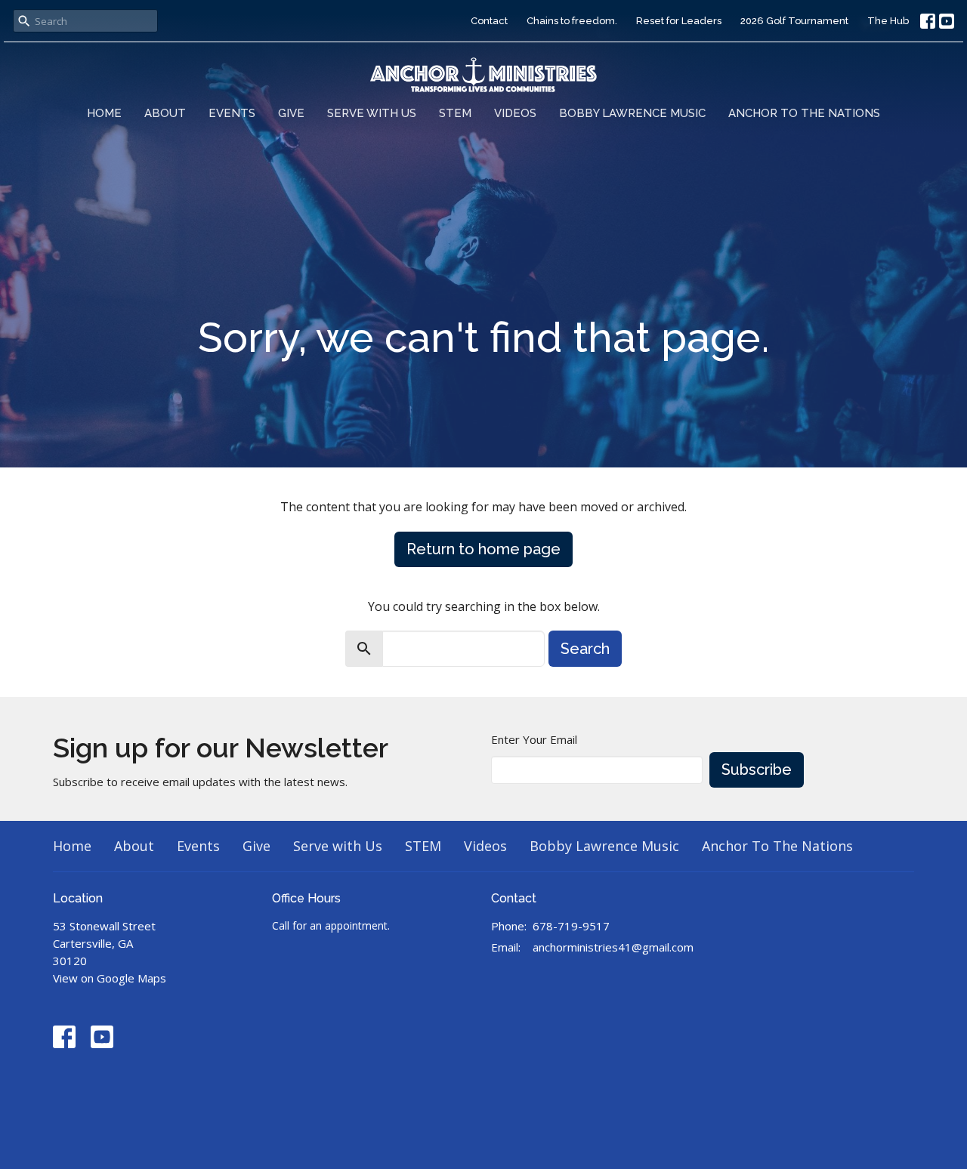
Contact (489, 20)
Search (585, 649)
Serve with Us (371, 113)
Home (104, 113)
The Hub (888, 20)
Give (291, 113)
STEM (455, 113)
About (165, 113)
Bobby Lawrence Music (632, 113)
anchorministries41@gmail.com (613, 947)
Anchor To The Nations (804, 113)
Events (232, 113)
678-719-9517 (571, 925)
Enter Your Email (534, 739)
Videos (515, 113)
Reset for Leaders (678, 20)
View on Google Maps (109, 977)
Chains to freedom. (572, 20)
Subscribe (756, 769)
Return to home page (483, 549)
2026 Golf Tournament (794, 20)
